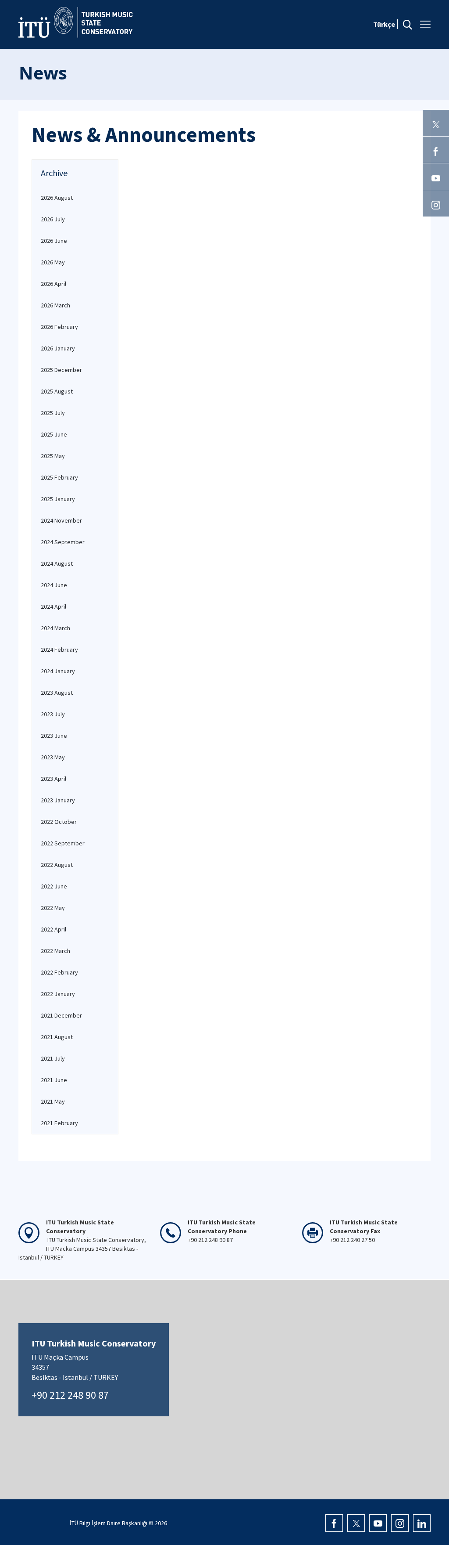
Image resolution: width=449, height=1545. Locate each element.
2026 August (57, 198)
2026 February (59, 327)
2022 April (53, 929)
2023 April (53, 779)
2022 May (53, 908)
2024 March (55, 628)
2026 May (53, 262)
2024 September (63, 542)
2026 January (58, 348)
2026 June (54, 241)
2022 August (57, 865)
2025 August (57, 391)
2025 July (53, 413)
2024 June (54, 585)
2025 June (54, 434)
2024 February (59, 649)
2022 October (59, 822)
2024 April (53, 606)
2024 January (58, 671)
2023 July (53, 714)
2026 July (53, 219)
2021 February (59, 1123)
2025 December (61, 370)
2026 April (53, 284)
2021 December (61, 1015)
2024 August (57, 563)
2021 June (54, 1080)
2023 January (58, 800)
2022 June (54, 886)
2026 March (55, 305)
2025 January (58, 499)
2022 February (59, 972)
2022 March (55, 951)
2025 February (59, 477)
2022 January (58, 994)
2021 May (53, 1101)
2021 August (57, 1037)
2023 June (54, 736)
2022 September (63, 843)
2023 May (53, 757)
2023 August (57, 693)
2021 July (53, 1058)
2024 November (61, 520)
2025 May (53, 456)
